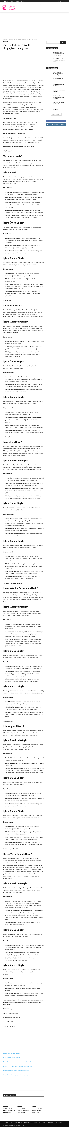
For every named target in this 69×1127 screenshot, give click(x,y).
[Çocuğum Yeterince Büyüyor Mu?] (49, 80)
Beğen (62, 121)
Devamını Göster (55, 114)
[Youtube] (65, 1)
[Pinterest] (12, 1086)
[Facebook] (57, 1)
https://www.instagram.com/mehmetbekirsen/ (17, 1062)
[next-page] (7, 1116)
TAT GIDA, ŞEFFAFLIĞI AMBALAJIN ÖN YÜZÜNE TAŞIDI (59, 60)
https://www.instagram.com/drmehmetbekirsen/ (17, 1066)
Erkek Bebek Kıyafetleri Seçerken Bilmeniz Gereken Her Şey (37, 1110)
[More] (24, 1086)
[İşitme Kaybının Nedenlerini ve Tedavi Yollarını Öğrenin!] (49, 74)
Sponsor (11, 39)
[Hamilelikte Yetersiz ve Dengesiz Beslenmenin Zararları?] (49, 97)
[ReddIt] (20, 1086)
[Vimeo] (63, 1)
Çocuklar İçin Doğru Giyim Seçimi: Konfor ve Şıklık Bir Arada (23, 1110)
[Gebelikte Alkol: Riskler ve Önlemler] (49, 91)
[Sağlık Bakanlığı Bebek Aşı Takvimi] (49, 86)
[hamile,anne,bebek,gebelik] (9, 7)
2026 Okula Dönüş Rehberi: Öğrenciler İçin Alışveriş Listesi (9, 1110)
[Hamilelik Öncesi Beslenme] (49, 109)
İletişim (6, 1122)
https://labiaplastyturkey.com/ (12, 1057)
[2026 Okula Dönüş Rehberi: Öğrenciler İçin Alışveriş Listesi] (9, 1103)
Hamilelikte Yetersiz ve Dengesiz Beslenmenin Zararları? (58, 97)
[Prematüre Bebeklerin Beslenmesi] (49, 104)
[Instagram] (59, 1)
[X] (61, 1)
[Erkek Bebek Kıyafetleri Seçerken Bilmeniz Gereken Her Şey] (38, 1103)
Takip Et (62, 124)
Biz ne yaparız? (58, 1122)
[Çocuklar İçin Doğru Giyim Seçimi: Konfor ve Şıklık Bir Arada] (24, 1103)
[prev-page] (4, 1116)
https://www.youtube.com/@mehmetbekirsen (16, 1070)
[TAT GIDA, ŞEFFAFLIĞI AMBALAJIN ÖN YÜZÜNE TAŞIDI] (49, 60)
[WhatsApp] (16, 1086)
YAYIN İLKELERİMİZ (18, 1122)
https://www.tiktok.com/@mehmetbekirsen (16, 1075)
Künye (11, 1122)
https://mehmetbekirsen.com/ (12, 1053)
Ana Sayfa (5, 39)
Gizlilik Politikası (27, 1122)
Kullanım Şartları (36, 1122)
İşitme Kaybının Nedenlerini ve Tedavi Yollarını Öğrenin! (58, 74)
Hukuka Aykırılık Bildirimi (47, 1122)
